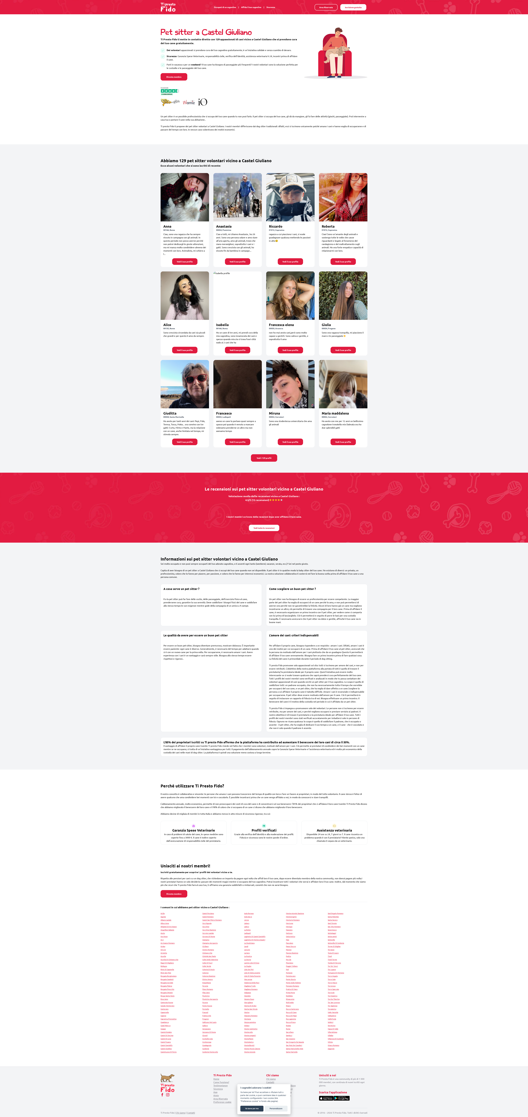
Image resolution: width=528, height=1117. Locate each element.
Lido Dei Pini (249, 969)
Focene (205, 1002)
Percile (288, 959)
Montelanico (249, 1042)
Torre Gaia (332, 979)
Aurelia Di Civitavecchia (169, 959)
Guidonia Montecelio (210, 1052)
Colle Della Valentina (210, 959)
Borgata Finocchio (167, 989)
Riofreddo (290, 1002)
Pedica (288, 956)
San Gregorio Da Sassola (295, 1042)
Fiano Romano (207, 989)
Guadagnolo (206, 1045)
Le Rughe (247, 966)
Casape (163, 1029)
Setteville (331, 940)
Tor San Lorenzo (334, 1002)
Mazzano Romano (250, 1015)
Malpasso (247, 992)
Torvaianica (332, 1009)
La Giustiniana (249, 943)
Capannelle (165, 1012)
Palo (287, 940)
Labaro (246, 923)
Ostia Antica (290, 936)
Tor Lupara (332, 969)
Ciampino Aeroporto (210, 943)
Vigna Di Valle (333, 1029)
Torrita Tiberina (333, 999)
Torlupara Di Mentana (336, 973)
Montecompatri (250, 1035)
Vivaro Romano (333, 1045)
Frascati (205, 1012)
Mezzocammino (250, 1022)
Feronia (205, 986)
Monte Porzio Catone (252, 1048)
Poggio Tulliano (292, 966)
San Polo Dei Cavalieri (294, 1045)
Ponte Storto (291, 979)
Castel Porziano (208, 913)
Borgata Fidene (166, 986)
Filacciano (206, 992)
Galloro (205, 1025)
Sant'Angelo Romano (335, 913)
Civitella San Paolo (209, 956)
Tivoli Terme (332, 959)
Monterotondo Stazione (295, 913)
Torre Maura (332, 982)
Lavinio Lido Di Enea (251, 963)
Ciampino (205, 940)
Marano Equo (249, 999)
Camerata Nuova (167, 1002)
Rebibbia (289, 996)
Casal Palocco (165, 1025)
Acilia (163, 913)
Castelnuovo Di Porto (169, 1052)
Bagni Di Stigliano (167, 963)
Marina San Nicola (250, 1009)
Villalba (330, 1035)
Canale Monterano (167, 1006)
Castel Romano (208, 917)
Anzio (163, 933)
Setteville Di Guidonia (336, 943)
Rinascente (290, 999)
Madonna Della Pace (251, 982)
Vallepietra (332, 1015)
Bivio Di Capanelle (167, 969)
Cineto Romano (208, 949)
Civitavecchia (207, 953)
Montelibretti (249, 1045)
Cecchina (205, 926)
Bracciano (164, 999)
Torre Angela (333, 976)
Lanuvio (247, 949)
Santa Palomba (333, 917)
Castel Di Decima (167, 1035)
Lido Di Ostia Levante (252, 973)
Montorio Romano (293, 920)
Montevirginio (291, 917)
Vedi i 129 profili (264, 458)
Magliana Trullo (250, 986)
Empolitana (206, 982)
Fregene (205, 1019)
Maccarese (248, 979)
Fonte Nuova (207, 1006)
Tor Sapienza (332, 1006)
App (215, 1092)
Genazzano (206, 1029)
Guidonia (205, 1048)
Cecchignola (206, 923)
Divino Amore (207, 979)
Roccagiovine (291, 1019)
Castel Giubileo (166, 1048)
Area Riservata (326, 7)
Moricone (289, 923)
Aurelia (163, 956)
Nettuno (289, 933)
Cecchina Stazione (209, 930)
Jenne (246, 920)
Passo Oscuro (291, 946)
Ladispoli (247, 933)
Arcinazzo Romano (168, 943)
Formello (205, 1009)
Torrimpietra (332, 996)
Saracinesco (332, 930)
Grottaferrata (207, 1039)
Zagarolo (331, 1048)
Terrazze (331, 949)
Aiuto (216, 1095)
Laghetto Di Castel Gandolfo (254, 936)
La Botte (247, 930)
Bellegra (164, 966)
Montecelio (248, 1032)
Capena (163, 1015)
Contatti (270, 1082)
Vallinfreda (332, 1019)
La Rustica (248, 956)
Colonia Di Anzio (208, 969)
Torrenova (332, 986)
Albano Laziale (166, 920)
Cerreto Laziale (208, 933)
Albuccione (165, 923)
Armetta (164, 953)
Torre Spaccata (333, 989)
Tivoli (330, 956)
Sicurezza (270, 7)
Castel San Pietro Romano (212, 920)
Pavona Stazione (292, 953)
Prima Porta (290, 992)
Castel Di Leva (166, 1039)
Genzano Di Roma (209, 1032)
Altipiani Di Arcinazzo (169, 926)
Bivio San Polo (166, 973)
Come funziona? (221, 1082)
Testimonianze (220, 1085)
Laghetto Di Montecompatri (254, 940)
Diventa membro (174, 77)
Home (216, 1078)
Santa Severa (332, 920)
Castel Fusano (166, 1042)
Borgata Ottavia (167, 992)
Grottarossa (206, 1042)
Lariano (247, 953)
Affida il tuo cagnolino (251, 7)
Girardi (204, 1035)
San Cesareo (290, 1039)
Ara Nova (164, 936)
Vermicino (331, 1025)
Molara (246, 1025)
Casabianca (165, 1022)
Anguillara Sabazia (167, 930)
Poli (287, 969)
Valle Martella (333, 1012)
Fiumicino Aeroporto (210, 999)
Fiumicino (206, 996)
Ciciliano (205, 946)
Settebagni (332, 933)
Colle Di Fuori (207, 963)
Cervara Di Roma (208, 936)
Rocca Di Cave (291, 1012)
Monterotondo (249, 1052)
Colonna (205, 973)
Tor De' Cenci (333, 966)
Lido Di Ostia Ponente (252, 976)
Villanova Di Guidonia (336, 1039)
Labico (246, 926)
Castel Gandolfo (166, 1045)
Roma (288, 1029)
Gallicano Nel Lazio (209, 1022)
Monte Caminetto (250, 1029)
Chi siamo (271, 1078)
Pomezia (289, 973)
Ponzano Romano (292, 986)
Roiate (288, 1025)
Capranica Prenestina (168, 1019)
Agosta (163, 917)
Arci (162, 940)
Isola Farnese (249, 913)
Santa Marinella (291, 1052)
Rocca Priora (290, 1022)
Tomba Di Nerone (334, 963)
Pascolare (289, 943)
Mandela (247, 996)
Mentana (247, 1019)
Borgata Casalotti (167, 979)
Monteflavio (248, 1039)
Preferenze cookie (222, 1102)
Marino (246, 1012)
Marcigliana (248, 1002)
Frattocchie (206, 1015)
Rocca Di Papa (291, 1015)
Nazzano (289, 930)
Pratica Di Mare (292, 989)
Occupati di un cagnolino (225, 7)
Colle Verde (206, 966)
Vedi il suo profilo (185, 261)
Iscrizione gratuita (353, 7)
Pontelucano (290, 976)
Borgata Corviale (167, 982)
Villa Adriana (332, 1032)
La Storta (247, 959)
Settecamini (332, 936)
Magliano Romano (251, 989)
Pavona (288, 949)
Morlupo (289, 926)
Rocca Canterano (292, 1009)
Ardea (163, 946)
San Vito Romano (334, 926)
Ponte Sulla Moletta (293, 982)
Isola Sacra (248, 917)
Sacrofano (290, 1032)
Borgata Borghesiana (168, 976)
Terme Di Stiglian (334, 946)
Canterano (164, 1009)
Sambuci (289, 1035)
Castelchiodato (166, 1032)
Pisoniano (289, 963)
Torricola (331, 992)
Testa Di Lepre (333, 953)
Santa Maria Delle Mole (294, 1048)
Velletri (330, 1022)
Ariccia (163, 949)
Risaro (288, 1006)
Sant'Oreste (332, 923)
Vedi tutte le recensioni (264, 528)
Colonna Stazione (208, 976)
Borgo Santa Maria (167, 996)
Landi (246, 946)
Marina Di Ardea (250, 1006)
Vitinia (330, 1042)
